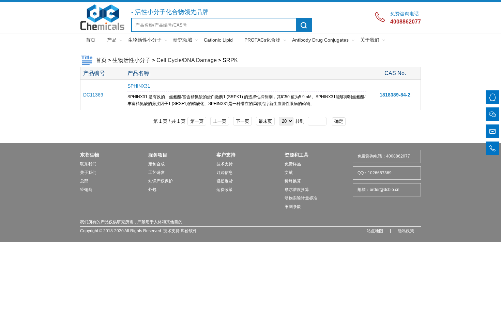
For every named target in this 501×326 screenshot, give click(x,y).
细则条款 (293, 206)
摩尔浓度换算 (297, 189)
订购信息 (224, 172)
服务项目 (157, 155)
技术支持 (224, 164)
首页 (90, 40)
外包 (152, 189)
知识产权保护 (160, 181)
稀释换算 (293, 181)
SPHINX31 (138, 86)
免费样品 (293, 164)
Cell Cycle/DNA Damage (186, 60)
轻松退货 (224, 181)
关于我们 (369, 40)
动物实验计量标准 (301, 198)
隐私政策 (406, 230)
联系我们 (88, 164)
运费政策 (224, 189)
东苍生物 (89, 155)
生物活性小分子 (145, 40)
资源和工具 (296, 155)
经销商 (86, 189)
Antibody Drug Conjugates (320, 40)
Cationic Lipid (218, 40)
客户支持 (226, 155)
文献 (289, 172)
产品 (112, 40)
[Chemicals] (102, 29)
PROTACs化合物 (262, 40)
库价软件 (189, 230)
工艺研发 (156, 172)
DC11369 (93, 95)
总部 (84, 181)
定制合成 (156, 164)
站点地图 (375, 230)
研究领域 (182, 40)
